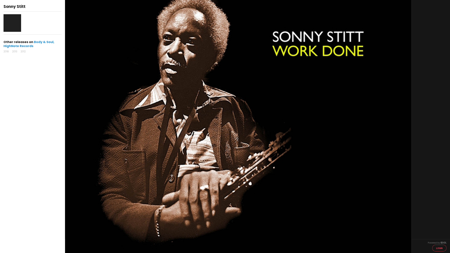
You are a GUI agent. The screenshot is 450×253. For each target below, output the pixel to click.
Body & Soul (43, 42)
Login (439, 248)
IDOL (443, 242)
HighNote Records (18, 46)
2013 (14, 51)
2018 (6, 51)
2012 (23, 51)
